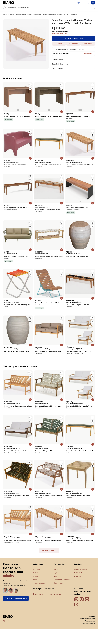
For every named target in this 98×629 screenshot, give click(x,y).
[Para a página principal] (8, 2)
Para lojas (77, 559)
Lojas (55, 568)
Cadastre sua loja (79, 564)
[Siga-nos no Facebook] (81, 594)
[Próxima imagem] (30, 96)
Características (39, 578)
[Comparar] (29, 88)
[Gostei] (29, 84)
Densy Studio (58, 578)
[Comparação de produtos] (78, 2)
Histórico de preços (58, 60)
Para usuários (58, 559)
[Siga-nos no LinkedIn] (75, 600)
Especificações (57, 68)
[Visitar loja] (26, 44)
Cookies (91, 611)
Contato (36, 571)
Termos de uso (88, 616)
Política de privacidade (86, 614)
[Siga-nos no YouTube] (86, 594)
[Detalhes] (30, 111)
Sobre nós (36, 564)
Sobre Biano (38, 559)
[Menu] (93, 2)
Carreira (36, 568)
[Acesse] (88, 2)
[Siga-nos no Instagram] (75, 594)
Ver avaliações (87, 53)
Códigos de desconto (61, 575)
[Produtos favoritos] (83, 2)
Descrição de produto (59, 64)
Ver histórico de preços (59, 33)
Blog (54, 571)
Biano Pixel (77, 568)
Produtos (38, 589)
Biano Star (76, 571)
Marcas (56, 564)
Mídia (35, 575)
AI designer (56, 589)
